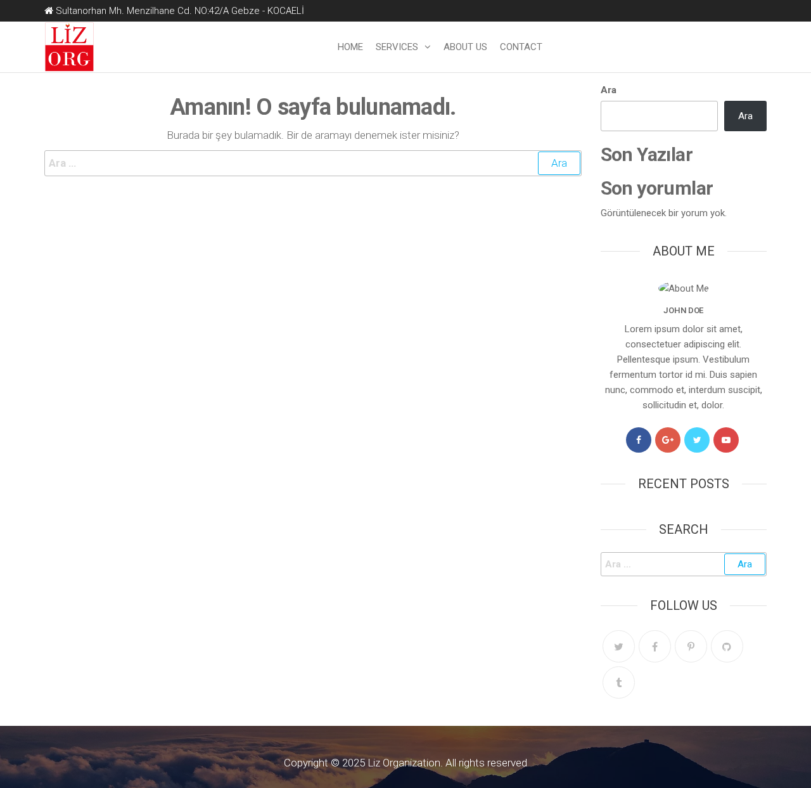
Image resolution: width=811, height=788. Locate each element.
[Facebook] (638, 440)
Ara (608, 90)
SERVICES (397, 47)
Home (350, 47)
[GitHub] (727, 646)
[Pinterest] (691, 646)
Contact (521, 47)
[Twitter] (697, 440)
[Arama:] (313, 163)
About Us (465, 47)
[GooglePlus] (667, 440)
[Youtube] (726, 440)
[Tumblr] (619, 682)
